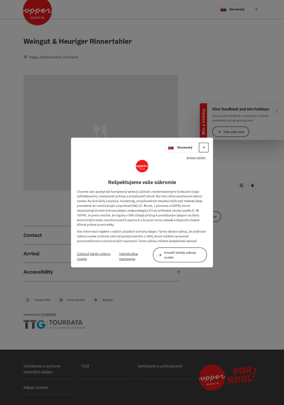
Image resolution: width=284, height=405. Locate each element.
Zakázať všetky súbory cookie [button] (94, 256)
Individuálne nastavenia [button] (128, 256)
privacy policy (196, 157)
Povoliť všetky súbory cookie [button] (180, 254)
